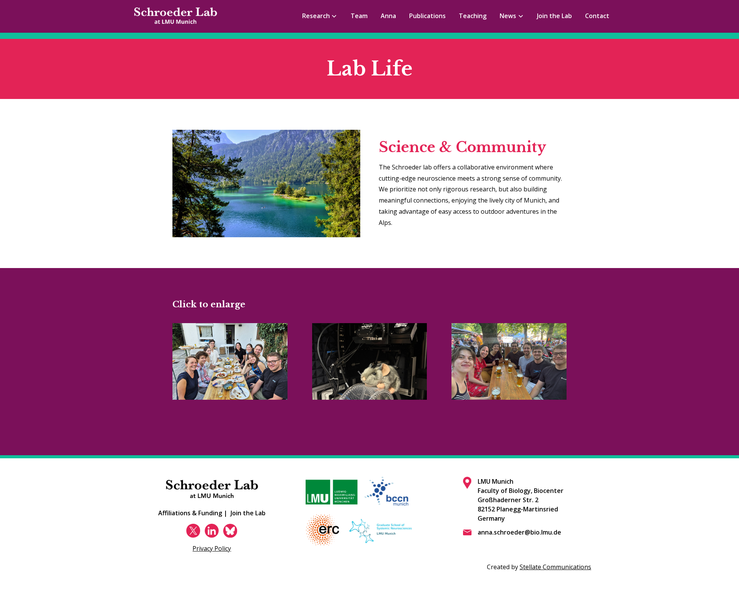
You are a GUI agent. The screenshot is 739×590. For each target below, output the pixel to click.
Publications (427, 16)
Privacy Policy (211, 548)
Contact (597, 16)
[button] (319, 16)
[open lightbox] (230, 361)
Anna (388, 16)
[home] (175, 16)
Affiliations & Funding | (192, 513)
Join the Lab (554, 16)
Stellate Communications (555, 567)
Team (359, 16)
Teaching (473, 16)
